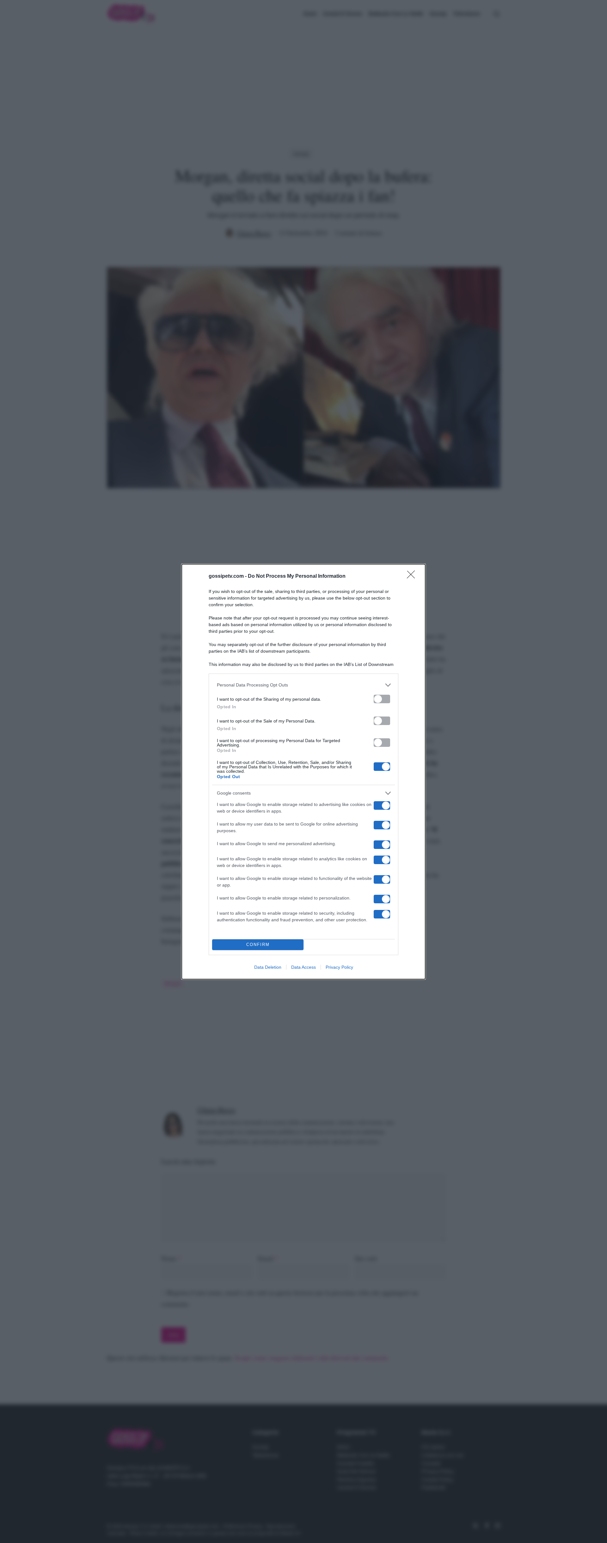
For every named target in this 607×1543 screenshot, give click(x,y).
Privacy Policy (339, 967)
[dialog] (303, 771)
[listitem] (303, 685)
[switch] (382, 699)
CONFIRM (258, 944)
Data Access (303, 967)
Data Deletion (267, 967)
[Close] (413, 576)
